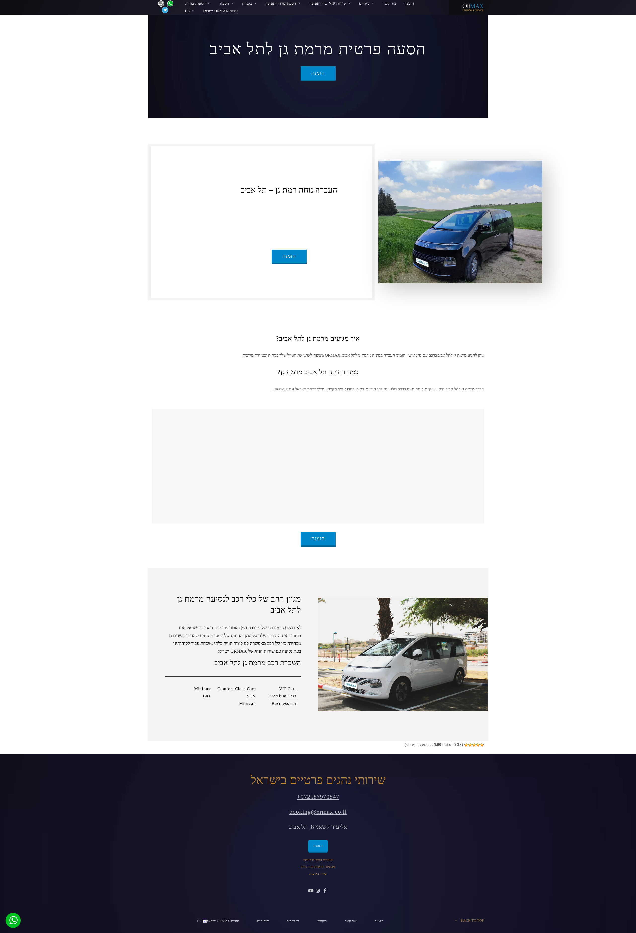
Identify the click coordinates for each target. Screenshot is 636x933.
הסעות (224, 3)
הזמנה (409, 3)
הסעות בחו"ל (195, 3)
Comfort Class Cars (236, 688)
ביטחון (247, 3)
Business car (284, 703)
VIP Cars (288, 688)
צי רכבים (293, 921)
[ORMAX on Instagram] (318, 891)
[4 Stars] (470, 745)
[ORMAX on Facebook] (324, 891)
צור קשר (389, 3)
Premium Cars (283, 696)
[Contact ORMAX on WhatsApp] (168, 3)
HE (187, 11)
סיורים (364, 3)
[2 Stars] (478, 745)
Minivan (247, 703)
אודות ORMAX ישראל (221, 11)
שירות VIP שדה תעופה (327, 3)
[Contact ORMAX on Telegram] (164, 9)
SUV (251, 696)
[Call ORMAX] (159, 3)
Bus (206, 696)
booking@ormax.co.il (318, 812)
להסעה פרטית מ (310, 207)
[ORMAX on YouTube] (311, 891)
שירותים (263, 921)
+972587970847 (318, 797)
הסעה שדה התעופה (280, 3)
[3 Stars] (474, 745)
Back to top (472, 920)
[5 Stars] (466, 745)
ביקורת (322, 921)
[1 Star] (482, 745)
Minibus (202, 688)
